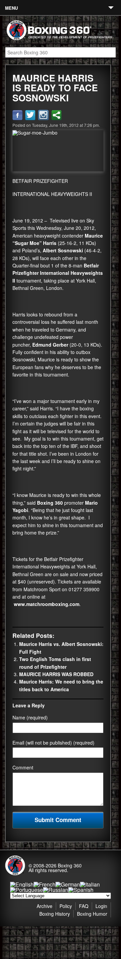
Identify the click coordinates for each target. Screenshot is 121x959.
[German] (67, 884)
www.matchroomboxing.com (46, 604)
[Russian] (55, 890)
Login (101, 906)
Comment (22, 767)
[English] (22, 884)
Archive (44, 906)
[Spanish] (80, 890)
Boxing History (54, 913)
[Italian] (90, 884)
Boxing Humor (92, 913)
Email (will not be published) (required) (53, 742)
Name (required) (30, 717)
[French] (44, 884)
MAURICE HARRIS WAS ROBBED (56, 674)
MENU (11, 8)
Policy (65, 906)
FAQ (83, 906)
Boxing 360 (70, 865)
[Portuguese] (26, 890)
